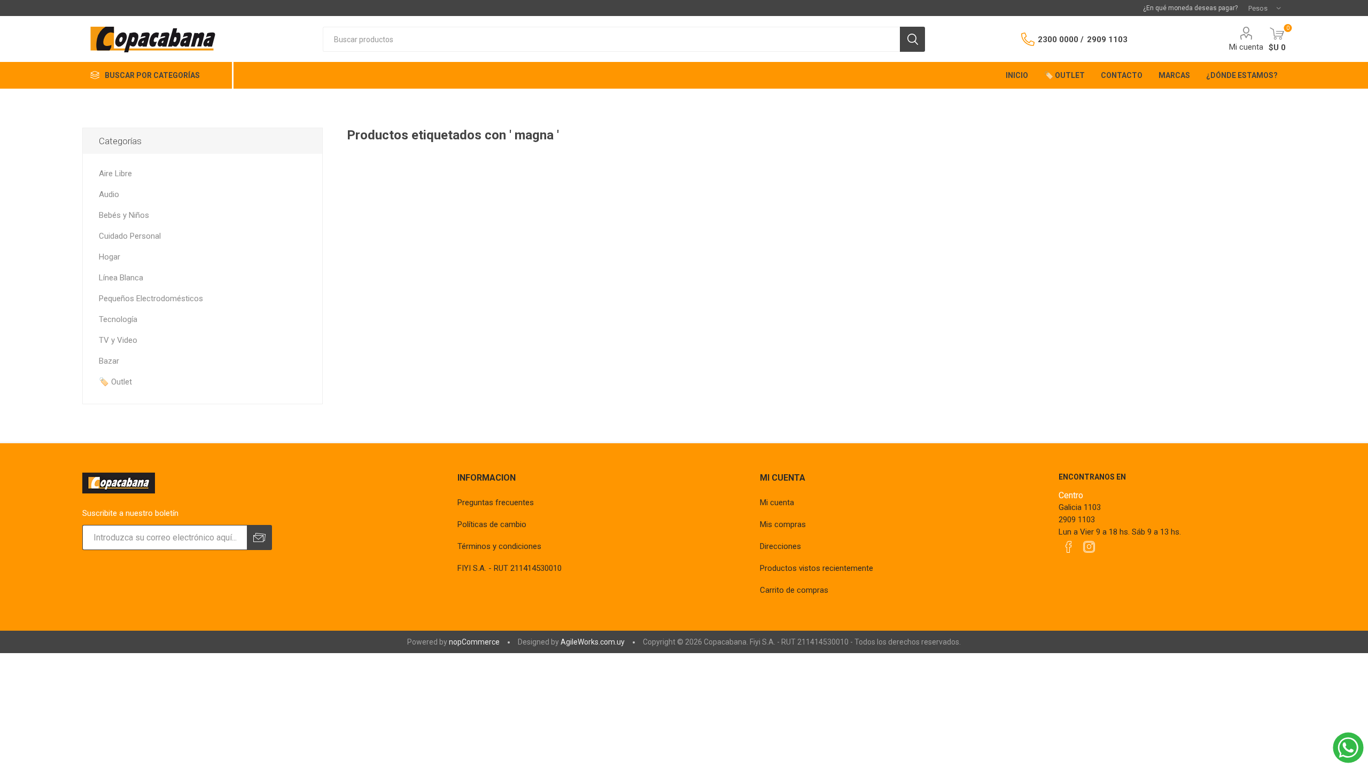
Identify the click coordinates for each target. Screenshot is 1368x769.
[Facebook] (1068, 546)
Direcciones (780, 546)
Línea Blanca (121, 278)
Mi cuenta (1246, 47)
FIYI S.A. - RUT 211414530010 (509, 568)
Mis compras (783, 524)
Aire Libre (115, 173)
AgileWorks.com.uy (593, 642)
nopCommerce (474, 642)
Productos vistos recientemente (816, 568)
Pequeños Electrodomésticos (151, 298)
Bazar (109, 361)
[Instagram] (1089, 546)
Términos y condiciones (499, 546)
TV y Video (118, 340)
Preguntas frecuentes (495, 502)
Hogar (109, 257)
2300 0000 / (1061, 39)
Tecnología (118, 319)
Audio (109, 194)
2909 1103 (1107, 39)
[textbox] (611, 39)
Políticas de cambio (491, 524)
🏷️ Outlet (115, 382)
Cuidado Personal (130, 236)
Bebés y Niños (124, 215)
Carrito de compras (794, 590)
